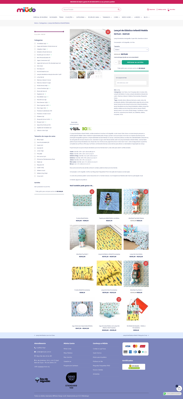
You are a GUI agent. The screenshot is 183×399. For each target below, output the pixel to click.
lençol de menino (132, 108)
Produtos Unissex (44, 113)
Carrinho (172, 9)
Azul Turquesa (132, 92)
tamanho (117, 46)
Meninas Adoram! (44, 80)
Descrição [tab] (74, 122)
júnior (146, 102)
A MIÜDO (137, 17)
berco (124, 100)
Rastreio (152, 9)
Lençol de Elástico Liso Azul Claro (44, 335)
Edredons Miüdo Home (44, 52)
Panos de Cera (42, 91)
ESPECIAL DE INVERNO (40, 17)
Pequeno (40, 165)
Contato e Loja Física (99, 349)
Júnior (40, 151)
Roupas (40, 122)
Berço (40, 139)
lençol (116, 104)
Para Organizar (43, 105)
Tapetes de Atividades (44, 127)
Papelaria (40, 94)
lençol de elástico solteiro (135, 106)
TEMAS (61, 17)
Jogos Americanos (43, 60)
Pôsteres (40, 116)
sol (133, 112)
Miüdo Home (42, 85)
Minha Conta (67, 349)
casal (138, 100)
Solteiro (41, 170)
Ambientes (96, 374)
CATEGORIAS (80, 17)
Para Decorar (42, 102)
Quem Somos (97, 353)
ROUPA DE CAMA (93, 17)
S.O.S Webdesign (83, 396)
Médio (39, 162)
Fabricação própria (131, 102)
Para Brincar (41, 99)
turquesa (116, 114)
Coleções (41, 49)
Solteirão (137, 112)
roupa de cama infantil (126, 112)
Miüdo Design (133, 110)
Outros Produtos (43, 88)
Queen (40, 167)
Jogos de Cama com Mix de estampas (49, 63)
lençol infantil (141, 108)
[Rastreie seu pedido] (148, 9)
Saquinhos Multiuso (44, 125)
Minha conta (162, 9)
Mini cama (41, 156)
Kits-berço (40, 68)
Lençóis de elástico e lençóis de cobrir (49, 74)
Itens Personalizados (43, 57)
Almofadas (41, 43)
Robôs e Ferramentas (134, 96)
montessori (140, 110)
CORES (116, 17)
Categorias (43, 23)
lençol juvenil (118, 110)
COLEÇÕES (68, 17)
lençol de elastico (142, 104)
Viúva (40, 176)
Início (36, 23)
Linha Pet (40, 77)
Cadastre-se (67, 361)
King (39, 153)
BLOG (146, 17)
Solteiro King (42, 173)
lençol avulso (122, 104)
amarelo (120, 100)
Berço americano (131, 100)
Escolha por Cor (43, 54)
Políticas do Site (98, 361)
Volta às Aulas (42, 130)
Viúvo (121, 114)
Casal (40, 145)
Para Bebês (42, 97)
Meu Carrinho (68, 357)
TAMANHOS (106, 17)
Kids (146, 92)
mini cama (125, 110)
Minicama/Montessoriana (46, 159)
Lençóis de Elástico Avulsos (121, 94)
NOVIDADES (53, 17)
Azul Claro (124, 92)
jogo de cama (140, 102)
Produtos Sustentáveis (44, 111)
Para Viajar (41, 108)
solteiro (143, 112)
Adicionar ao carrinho (135, 62)
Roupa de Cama (43, 119)
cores (142, 100)
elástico (123, 102)
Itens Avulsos (140, 92)
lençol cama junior (131, 104)
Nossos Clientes (98, 370)
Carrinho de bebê (43, 142)
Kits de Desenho (43, 71)
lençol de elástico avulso (121, 106)
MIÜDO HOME (126, 17)
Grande (40, 148)
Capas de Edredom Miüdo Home (47, 46)
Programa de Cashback (71, 365)
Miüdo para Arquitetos (100, 357)
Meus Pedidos (68, 353)
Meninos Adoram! (123, 96)
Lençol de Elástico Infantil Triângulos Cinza (135, 335)
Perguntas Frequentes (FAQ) (101, 172)
